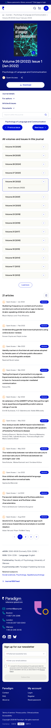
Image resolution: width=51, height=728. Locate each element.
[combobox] (25, 653)
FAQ (4, 696)
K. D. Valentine (21, 411)
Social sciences (8, 575)
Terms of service (8, 713)
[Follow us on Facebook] (4, 636)
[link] (13, 600)
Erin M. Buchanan (8, 411)
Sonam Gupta (7, 336)
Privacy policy (21, 713)
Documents (7, 108)
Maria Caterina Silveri (10, 439)
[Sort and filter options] (46, 295)
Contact (5, 693)
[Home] (3, 8)
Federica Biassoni (9, 434)
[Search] (34, 8)
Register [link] (31, 696)
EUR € (14, 724)
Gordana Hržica (35, 462)
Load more (25, 285)
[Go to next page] (36, 536)
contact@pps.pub (14, 609)
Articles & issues (9, 103)
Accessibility (7, 716)
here (38, 2)
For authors (7, 99)
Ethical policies (33, 713)
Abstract (44, 302)
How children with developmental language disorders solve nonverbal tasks (21, 478)
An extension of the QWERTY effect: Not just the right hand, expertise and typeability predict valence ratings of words (25, 404)
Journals (9, 15)
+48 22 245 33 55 (14, 630)
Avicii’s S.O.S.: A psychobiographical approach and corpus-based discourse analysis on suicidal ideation (23, 524)
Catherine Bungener (25, 507)
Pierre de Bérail (8, 507)
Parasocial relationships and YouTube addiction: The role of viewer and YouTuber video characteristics (23, 500)
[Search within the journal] (46, 115)
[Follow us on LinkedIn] (9, 636)
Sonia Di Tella (7, 436)
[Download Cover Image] (33, 52)
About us (5, 700)
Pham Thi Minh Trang (22, 530)
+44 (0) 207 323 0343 (15, 623)
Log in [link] (30, 693)
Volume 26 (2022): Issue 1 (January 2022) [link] (17, 18)
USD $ (21, 724)
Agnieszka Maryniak (10, 483)
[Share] (21, 77)
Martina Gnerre (22, 434)
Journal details (8, 94)
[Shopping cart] (39, 8)
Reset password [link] (34, 700)
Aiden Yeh (6, 530)
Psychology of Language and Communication (30, 15)
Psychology (21, 575)
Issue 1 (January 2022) (16, 188)
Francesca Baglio (33, 436)
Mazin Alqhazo (8, 316)
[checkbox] (5, 666)
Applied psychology (35, 575)
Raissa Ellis (6, 387)
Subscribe (25, 677)
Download (27, 85)
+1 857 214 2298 (13, 616)
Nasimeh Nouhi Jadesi (10, 360)
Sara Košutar (7, 462)
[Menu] (46, 8)
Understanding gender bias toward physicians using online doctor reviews (25, 331)
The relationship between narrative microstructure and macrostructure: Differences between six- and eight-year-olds (24, 455)
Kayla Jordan (22, 336)
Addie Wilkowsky (37, 411)
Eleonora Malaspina (36, 434)
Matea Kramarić (19, 462)
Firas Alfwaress (23, 316)
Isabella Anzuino (19, 436)
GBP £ (28, 724)
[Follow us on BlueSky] (14, 636)
